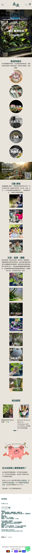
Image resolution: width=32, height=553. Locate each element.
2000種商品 (23, 480)
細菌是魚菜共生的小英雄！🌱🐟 (7, 421)
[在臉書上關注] (2, 507)
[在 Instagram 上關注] (6, 507)
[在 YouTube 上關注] (9, 507)
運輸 (21, 482)
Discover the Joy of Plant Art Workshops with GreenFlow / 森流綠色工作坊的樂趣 (23, 424)
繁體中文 (3, 537)
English (10, 537)
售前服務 (11, 482)
